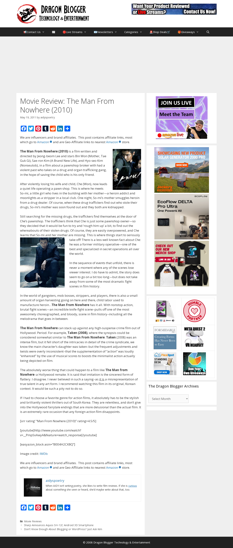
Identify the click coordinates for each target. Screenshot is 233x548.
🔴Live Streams (72, 32)
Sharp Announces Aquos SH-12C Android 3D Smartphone (59, 525)
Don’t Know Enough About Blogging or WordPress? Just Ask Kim (63, 529)
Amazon (43, 142)
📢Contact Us (32, 32)
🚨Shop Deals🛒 (159, 32)
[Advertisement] (116, 63)
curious (132, 485)
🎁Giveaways (186, 32)
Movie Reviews (33, 521)
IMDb (44, 454)
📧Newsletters (103, 32)
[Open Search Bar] (207, 31)
